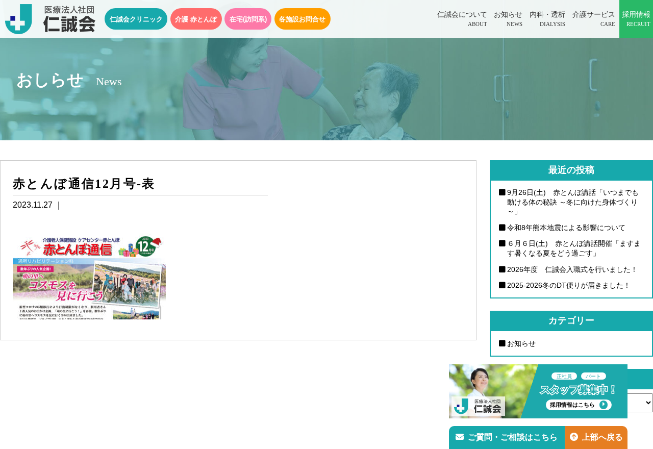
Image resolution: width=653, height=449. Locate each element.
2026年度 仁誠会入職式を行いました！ (572, 269)
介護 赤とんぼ (196, 19)
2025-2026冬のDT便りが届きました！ (569, 285)
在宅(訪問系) (248, 19)
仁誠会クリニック (136, 19)
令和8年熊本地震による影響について (566, 227)
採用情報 (636, 19)
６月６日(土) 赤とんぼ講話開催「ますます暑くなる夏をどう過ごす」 (574, 248)
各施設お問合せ (302, 19)
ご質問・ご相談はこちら (513, 437)
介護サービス (593, 19)
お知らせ (508, 19)
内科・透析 (547, 19)
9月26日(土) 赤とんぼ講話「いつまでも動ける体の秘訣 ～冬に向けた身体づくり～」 (573, 201)
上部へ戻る (602, 437)
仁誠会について (462, 19)
